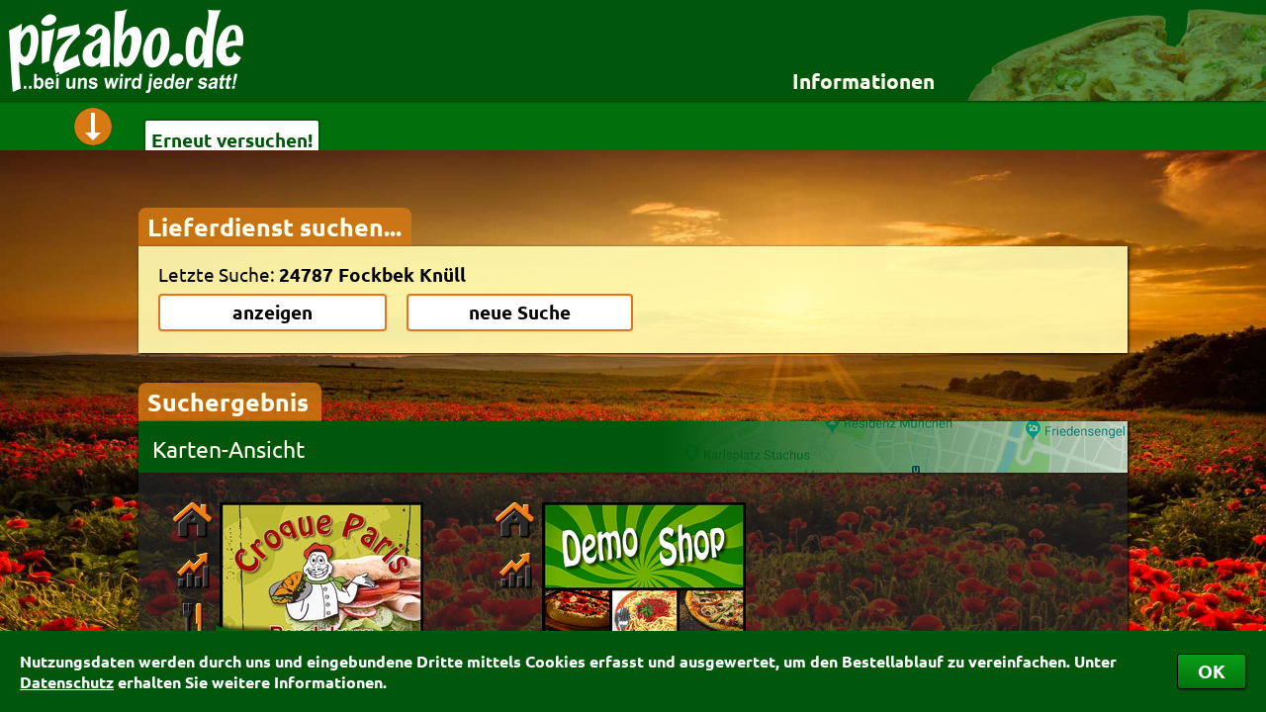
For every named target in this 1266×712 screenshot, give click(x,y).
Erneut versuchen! (232, 140)
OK (1211, 671)
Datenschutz (67, 681)
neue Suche (520, 312)
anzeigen (272, 312)
